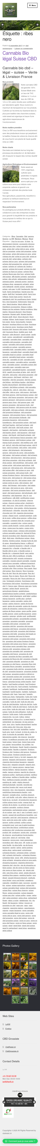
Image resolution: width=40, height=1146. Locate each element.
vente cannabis (28, 910)
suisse (8, 885)
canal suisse (25, 334)
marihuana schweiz (23, 775)
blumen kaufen (26, 314)
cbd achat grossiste (25, 375)
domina (5, 541)
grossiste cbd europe (25, 626)
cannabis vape (8, 367)
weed (10, 925)
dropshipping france (17, 543)
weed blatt (17, 925)
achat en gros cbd (22, 256)
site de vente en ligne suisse (23, 868)
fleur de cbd (7, 573)
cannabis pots (29, 359)
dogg (32, 538)
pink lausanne (23, 817)
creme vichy (29, 528)
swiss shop (23, 898)
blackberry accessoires (11, 307)
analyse (30, 281)
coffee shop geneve (19, 518)
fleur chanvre (17, 571)
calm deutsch (15, 334)
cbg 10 (25, 495)
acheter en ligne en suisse (13, 271)
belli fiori (11, 294)
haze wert (22, 694)
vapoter (5, 910)
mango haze (29, 767)
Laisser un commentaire (24, 48)
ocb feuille (10, 797)
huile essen (14, 714)
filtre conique (18, 568)
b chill (18, 289)
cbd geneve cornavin (24, 400)
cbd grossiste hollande (18, 417)
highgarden (20, 697)
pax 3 (19, 812)
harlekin (25, 692)
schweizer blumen (29, 855)
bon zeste (6, 322)
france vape (12, 586)
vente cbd (29, 913)
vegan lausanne (15, 910)
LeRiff (7, 1024)
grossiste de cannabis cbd (13, 651)
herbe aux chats (9, 697)
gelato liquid (14, 588)
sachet (13, 847)
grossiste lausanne (16, 671)
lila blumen (14, 747)
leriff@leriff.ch (8, 1081)
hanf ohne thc (12, 686)
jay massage (17, 722)
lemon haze (17, 742)
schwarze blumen (9, 853)
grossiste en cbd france (12, 664)
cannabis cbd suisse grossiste (20, 344)
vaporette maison (16, 908)
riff (24, 842)
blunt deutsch (23, 317)
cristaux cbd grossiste (27, 531)
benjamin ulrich (21, 294)
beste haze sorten (16, 297)
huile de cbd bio (26, 704)
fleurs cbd (24, 576)
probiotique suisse (26, 827)
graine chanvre (14, 603)
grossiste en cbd (27, 661)
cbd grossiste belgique (11, 412)
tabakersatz (23, 900)
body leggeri (20, 319)
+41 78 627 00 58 (9, 1076)
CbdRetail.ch (10, 1047)
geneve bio (24, 588)
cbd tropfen (22, 485)
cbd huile (11, 427)
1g (32, 241)
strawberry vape (16, 883)
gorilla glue (20, 598)
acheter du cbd (30, 269)
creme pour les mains (15, 528)
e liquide (16, 548)
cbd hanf (32, 422)
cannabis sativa (22, 362)
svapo (29, 895)
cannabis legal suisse (17, 357)
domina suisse (14, 541)
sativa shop (7, 850)
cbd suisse (29, 463)
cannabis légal (16, 352)
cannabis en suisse (10, 347)
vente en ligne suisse (23, 923)
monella (19, 785)
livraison (31, 749)
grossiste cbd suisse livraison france (20, 641)
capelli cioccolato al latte (16, 372)
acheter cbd (26, 259)
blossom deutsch (15, 312)
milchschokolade (9, 785)
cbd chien (23, 390)
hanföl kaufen (16, 692)
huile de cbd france (19, 707)
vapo (26, 905)
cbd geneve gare (24, 402)
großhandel (31, 616)
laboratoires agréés (10, 737)
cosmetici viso (15, 523)
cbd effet (6, 392)
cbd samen (7, 455)
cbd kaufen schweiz (26, 430)
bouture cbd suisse (20, 329)
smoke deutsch (29, 873)
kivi (11, 729)
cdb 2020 (16, 498)
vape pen (19, 905)
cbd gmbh (6, 410)
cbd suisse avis (17, 468)
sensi (17, 858)
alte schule (12, 279)
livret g (17, 757)
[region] (20, 25)
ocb (4, 797)
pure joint (6, 837)
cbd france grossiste (16, 397)
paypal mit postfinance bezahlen (21, 815)
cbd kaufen (13, 430)
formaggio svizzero (14, 581)
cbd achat (13, 375)
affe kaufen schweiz (19, 276)
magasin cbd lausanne (17, 759)
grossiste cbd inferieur (26, 631)
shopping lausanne (10, 863)
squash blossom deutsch (17, 878)
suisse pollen (20, 895)
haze (16, 694)
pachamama (7, 810)
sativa (18, 847)
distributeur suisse (22, 538)
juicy (13, 724)
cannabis (6, 339)
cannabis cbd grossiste (11, 342)
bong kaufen (20, 322)
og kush (14, 800)
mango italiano (8, 769)
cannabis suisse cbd (28, 364)
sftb (21, 858)
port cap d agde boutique (24, 825)
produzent (16, 832)
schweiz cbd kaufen (13, 855)
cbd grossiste (30, 410)
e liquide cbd (25, 548)
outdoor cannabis (9, 807)
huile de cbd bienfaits (11, 704)
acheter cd (12, 266)
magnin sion (30, 764)
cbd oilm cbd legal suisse (21, 445)
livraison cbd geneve (21, 752)
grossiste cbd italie (10, 634)
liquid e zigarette (30, 747)
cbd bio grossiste (17, 380)
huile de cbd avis (27, 702)
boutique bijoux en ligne (19, 324)
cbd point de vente (16, 453)
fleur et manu (14, 576)
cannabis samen (9, 362)
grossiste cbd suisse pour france (15, 644)
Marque (25, 239)
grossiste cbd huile (10, 631)
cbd (28, 372)
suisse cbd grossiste (28, 888)
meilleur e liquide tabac (20, 777)
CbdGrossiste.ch (12, 1051)
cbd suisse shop (29, 478)
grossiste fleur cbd (28, 664)
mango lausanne (21, 769)
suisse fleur (7, 890)
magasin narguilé (18, 764)
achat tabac (17, 259)
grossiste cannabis (18, 621)
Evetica (8, 1028)
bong (13, 322)
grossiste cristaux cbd (21, 649)
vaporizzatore (29, 908)
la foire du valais (28, 732)
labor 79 (28, 734)
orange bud (27, 802)
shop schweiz (8, 860)
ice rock (15, 717)
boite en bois (30, 319)
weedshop (32, 928)
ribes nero (18, 842)
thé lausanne (13, 903)
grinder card (21, 616)
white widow (7, 930)
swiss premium (12, 898)
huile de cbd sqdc (18, 709)
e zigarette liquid (18, 553)
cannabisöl (7, 370)
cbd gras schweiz (17, 410)
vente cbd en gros (9, 915)
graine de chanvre (30, 606)
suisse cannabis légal (11, 888)
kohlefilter (25, 729)
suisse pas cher (9, 895)
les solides (26, 744)
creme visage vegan (10, 531)
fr (6, 586)
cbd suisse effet (9, 470)
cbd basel (17, 377)
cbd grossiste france (18, 415)
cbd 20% (6, 375)
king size (19, 727)
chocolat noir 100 (9, 513)
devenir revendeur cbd (11, 536)
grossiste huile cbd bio (15, 669)
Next (37, 24)
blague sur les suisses (11, 309)
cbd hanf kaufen (9, 425)
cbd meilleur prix (26, 442)
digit (4, 538)
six (24, 870)
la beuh (18, 732)
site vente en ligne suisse (12, 870)
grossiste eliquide (13, 661)
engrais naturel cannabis (19, 561)
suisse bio (30, 885)
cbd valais (31, 485)
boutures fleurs (12, 332)
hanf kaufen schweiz (16, 684)
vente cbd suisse (20, 918)
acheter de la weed (16, 269)
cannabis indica (20, 349)
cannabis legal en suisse (12, 354)
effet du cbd (7, 556)
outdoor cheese (23, 807)
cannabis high (8, 349)
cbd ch (15, 390)
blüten (11, 319)
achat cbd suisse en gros (21, 254)
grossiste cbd (24, 624)
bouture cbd (7, 329)
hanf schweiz (23, 686)
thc (30, 900)
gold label (26, 596)
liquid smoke (7, 749)
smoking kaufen (25, 875)
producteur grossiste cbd (25, 830)
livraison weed (8, 757)
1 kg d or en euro (17, 241)
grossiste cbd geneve (27, 629)
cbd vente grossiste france (21, 490)
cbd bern (25, 377)
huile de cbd (15, 702)
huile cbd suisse (23, 699)
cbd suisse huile (22, 473)
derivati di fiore (29, 533)
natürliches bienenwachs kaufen (15, 792)
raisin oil (14, 837)
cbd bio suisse (30, 380)
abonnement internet (10, 244)
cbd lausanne (22, 432)
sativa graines (27, 847)
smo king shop (12, 873)
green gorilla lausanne (22, 614)
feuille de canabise (23, 566)
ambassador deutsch (26, 279)
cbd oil (8, 445)
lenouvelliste (16, 744)
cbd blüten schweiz (17, 387)
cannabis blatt (15, 339)
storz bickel (7, 880)
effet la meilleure (19, 556)
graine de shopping (10, 608)
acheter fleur (28, 271)
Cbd (25, 236)
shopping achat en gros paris (25, 860)
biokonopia (22, 302)
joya (8, 724)
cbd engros (24, 392)
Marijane (18, 239)
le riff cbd (32, 739)
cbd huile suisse (22, 427)
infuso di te (18, 719)
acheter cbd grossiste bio (12, 264)
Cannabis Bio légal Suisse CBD (20, 55)
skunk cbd (30, 870)
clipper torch (13, 515)
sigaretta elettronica (25, 863)
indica (21, 717)
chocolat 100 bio (27, 510)
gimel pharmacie (16, 596)
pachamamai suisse (20, 810)
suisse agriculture (18, 885)
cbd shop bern (16, 458)
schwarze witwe (23, 853)
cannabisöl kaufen (19, 370)
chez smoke (18, 508)
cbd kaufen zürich (9, 432)
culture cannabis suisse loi (13, 533)
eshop (5, 566)
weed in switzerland (10, 928)
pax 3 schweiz (27, 812)
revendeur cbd (8, 842)
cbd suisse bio (29, 468)
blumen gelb (15, 314)
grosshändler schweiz (28, 619)
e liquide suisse (24, 551)
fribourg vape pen (25, 586)
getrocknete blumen (10, 591)
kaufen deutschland (23, 724)
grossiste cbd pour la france (19, 636)
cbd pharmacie (14, 450)
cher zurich (19, 505)
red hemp (21, 837)
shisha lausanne (30, 858)
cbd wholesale (27, 493)
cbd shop (6, 458)
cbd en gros (14, 392)
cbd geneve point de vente (26, 407)
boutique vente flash (25, 327)
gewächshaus (24, 591)
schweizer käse (8, 858)
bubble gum (23, 332)
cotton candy (27, 523)
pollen (24, 820)
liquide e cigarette (20, 749)
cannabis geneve (24, 347)
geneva (31, 236)
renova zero (14, 840)
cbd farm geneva (9, 395)
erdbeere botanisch (27, 563)
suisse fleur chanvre (20, 890)
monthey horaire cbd (10, 787)
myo (12, 790)
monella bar (27, 785)
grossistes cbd (18, 679)
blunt (15, 317)
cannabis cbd (27, 339)
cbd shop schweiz (25, 460)
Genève (5, 239)
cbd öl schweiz (12, 447)
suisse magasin (27, 893)
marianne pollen (9, 775)
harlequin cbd (8, 694)
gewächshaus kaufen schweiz (14, 593)
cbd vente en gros (17, 488)
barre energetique (14, 292)
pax (14, 812)
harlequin (32, 692)
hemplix (30, 694)
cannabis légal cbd (29, 352)
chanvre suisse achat (16, 503)
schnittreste (26, 850)
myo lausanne (20, 790)
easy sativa (29, 553)
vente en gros (24, 920)
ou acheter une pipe (26, 805)
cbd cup (31, 390)
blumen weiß (7, 317)
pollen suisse (26, 822)
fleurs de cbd (15, 578)
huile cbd (28, 697)
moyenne (6, 790)
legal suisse (7, 742)
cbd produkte (29, 453)
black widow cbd (24, 304)
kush (13, 732)
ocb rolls (18, 797)
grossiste (6, 621)
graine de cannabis (15, 606)
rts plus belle (17, 845)
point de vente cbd (14, 820)
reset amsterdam (26, 840)
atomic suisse (19, 286)
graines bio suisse (25, 608)
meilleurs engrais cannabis (17, 780)
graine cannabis (16, 601)
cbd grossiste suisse (20, 422)
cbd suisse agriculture (21, 465)
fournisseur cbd (28, 581)
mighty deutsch (23, 782)
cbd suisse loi (17, 478)
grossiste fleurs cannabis (12, 666)
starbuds (31, 878)
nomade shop (15, 795)
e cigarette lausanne (15, 546)
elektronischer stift (10, 558)
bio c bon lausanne (10, 302)
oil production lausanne (28, 800)
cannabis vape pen (22, 367)
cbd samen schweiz (19, 455)
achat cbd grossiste (23, 251)
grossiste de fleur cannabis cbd (20, 656)
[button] (20, 1141)
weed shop (22, 928)
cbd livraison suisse (23, 440)
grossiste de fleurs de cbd (12, 659)
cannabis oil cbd (16, 359)
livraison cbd (7, 752)
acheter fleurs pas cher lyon (13, 274)
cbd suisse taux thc (10, 480)
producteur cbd (8, 830)
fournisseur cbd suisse (11, 583)
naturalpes (30, 790)
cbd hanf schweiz (22, 425)
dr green (6, 543)
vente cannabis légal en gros (14, 913)
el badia (29, 556)
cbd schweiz (32, 455)
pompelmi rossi (8, 825)
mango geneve (18, 767)
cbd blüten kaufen (19, 382)
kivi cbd (17, 729)
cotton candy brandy (10, 525)
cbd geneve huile (23, 405)
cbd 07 (33, 372)
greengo (13, 616)
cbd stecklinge (18, 463)
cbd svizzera (24, 483)
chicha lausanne (30, 508)
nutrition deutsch (27, 795)
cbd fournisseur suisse (25, 395)
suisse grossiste (14, 893)
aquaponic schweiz (21, 284)
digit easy (10, 538)
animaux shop (8, 284)
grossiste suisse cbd (14, 676)
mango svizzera (14, 772)
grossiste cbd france (10, 629)
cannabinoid (17, 337)
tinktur (21, 903)
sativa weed (16, 850)
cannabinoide (28, 337)
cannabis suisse (13, 364)
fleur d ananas (28, 571)
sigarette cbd (8, 865)
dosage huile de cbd (29, 541)
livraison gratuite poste (22, 754)
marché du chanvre (28, 772)
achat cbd (10, 249)
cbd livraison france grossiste (21, 437)
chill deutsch (7, 510)
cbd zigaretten (16, 495)
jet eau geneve (28, 722)
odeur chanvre (28, 797)
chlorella (16, 510)
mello (14, 782)
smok (21, 873)
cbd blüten (7, 382)
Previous (2, 24)
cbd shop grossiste (10, 460)
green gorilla (26, 611)
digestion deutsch (27, 536)
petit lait (13, 817)
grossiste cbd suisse (10, 639)
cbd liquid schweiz (24, 435)
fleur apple (28, 568)
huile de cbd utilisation (17, 712)
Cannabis (19, 236)
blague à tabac (26, 307)
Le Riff (11, 239)
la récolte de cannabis (15, 734)
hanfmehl (6, 692)
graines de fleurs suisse (12, 611)
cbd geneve (29, 397)
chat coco (10, 505)
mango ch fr (7, 767)
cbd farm (33, 392)
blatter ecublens (27, 309)
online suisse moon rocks (12, 802)
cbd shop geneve (29, 458)
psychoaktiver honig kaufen (22, 835)
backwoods (25, 289)
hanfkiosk (13, 689)
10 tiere (27, 241)
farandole (11, 566)
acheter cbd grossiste (27, 261)
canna (9, 337)
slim (4, 873)
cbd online (23, 447)
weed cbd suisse (28, 925)
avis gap (11, 289)
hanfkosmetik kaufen (26, 689)
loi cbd (23, 757)
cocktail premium (25, 515)
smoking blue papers (11, 875)
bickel (34, 299)
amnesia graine (8, 281)
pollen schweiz (14, 822)
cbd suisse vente (24, 480)
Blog (13, 236)
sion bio (16, 865)
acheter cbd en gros (10, 261)
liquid (21, 747)
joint (4, 724)
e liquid (26, 546)
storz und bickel (18, 880)
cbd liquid (12, 435)
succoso (26, 883)
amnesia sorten (21, 281)
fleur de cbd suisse (20, 573)
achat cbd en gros (22, 249)
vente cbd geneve (24, 915)
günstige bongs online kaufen (19, 681)
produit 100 (7, 832)
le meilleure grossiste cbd (18, 739)
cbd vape (6, 488)
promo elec (25, 832)
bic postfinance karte (23, 299)
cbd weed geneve (14, 493)
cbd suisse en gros (23, 470)
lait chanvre (22, 737)
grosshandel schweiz (11, 619)
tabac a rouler (13, 900)
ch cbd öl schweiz (19, 500)
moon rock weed (25, 787)
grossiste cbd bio (9, 626)
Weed (31, 239)
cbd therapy (12, 485)
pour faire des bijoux (10, 827)
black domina (12, 304)
